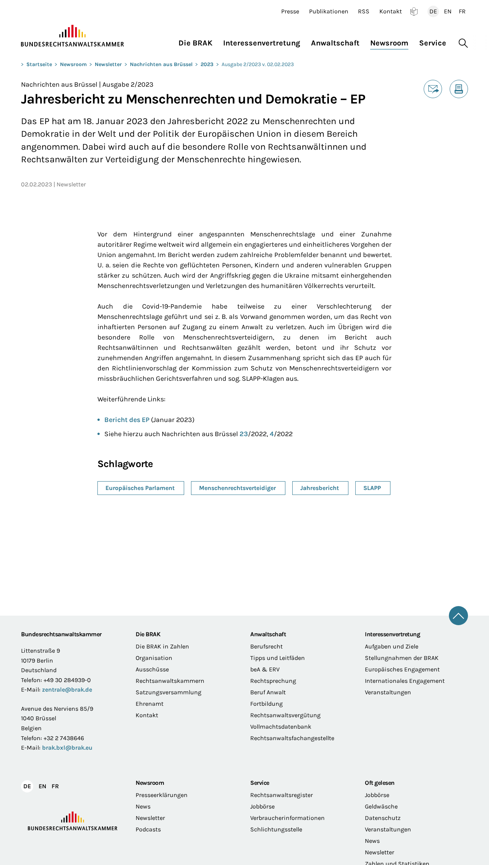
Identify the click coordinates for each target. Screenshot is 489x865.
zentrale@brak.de (67, 689)
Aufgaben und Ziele (391, 646)
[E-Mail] (433, 89)
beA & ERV (265, 669)
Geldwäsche (381, 806)
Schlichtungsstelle (276, 829)
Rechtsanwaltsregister (281, 795)
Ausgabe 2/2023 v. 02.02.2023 (258, 64)
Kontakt (390, 11)
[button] (198, 41)
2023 (207, 64)
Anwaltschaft (268, 634)
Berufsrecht (266, 646)
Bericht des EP (126, 420)
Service (259, 782)
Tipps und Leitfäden (277, 657)
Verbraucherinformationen (287, 817)
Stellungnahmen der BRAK (402, 657)
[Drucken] (459, 89)
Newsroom (73, 64)
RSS (363, 11)
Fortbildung (266, 703)
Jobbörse (262, 806)
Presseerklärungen (162, 795)
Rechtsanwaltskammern (170, 680)
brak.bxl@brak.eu (67, 747)
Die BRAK (148, 634)
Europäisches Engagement (402, 669)
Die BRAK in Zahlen (162, 646)
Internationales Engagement (405, 680)
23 (244, 434)
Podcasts (148, 829)
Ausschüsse (152, 669)
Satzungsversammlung (168, 692)
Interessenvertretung (392, 634)
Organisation (154, 657)
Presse (290, 11)
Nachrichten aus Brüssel (161, 64)
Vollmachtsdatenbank (280, 726)
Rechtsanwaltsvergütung (285, 715)
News (143, 806)
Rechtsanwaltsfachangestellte (292, 738)
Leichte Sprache (414, 11)
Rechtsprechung (273, 680)
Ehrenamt (150, 703)
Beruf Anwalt (268, 692)
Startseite (39, 64)
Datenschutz (383, 817)
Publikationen (328, 11)
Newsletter (108, 64)
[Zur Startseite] (72, 36)
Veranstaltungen (388, 692)
